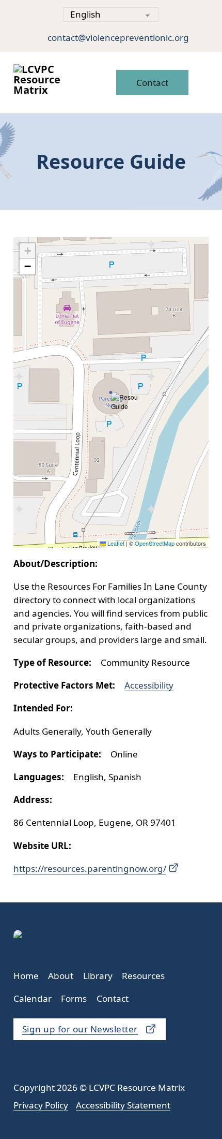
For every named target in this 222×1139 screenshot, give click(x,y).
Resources (143, 976)
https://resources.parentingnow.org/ (89, 868)
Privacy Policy (40, 1105)
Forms (74, 998)
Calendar (32, 998)
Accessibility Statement (123, 1105)
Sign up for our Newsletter (80, 1029)
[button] (124, 401)
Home (26, 976)
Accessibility (148, 685)
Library (98, 976)
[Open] (201, 82)
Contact (152, 83)
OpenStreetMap (155, 543)
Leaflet (115, 543)
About (60, 976)
